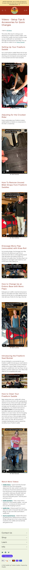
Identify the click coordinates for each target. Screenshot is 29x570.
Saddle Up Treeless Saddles (13, 565)
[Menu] (2, 10)
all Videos (9, 30)
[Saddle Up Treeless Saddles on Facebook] (6, 552)
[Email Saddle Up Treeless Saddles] (3, 552)
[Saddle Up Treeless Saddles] (14, 10)
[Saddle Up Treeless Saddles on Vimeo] (9, 552)
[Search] (5, 10)
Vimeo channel (20, 42)
